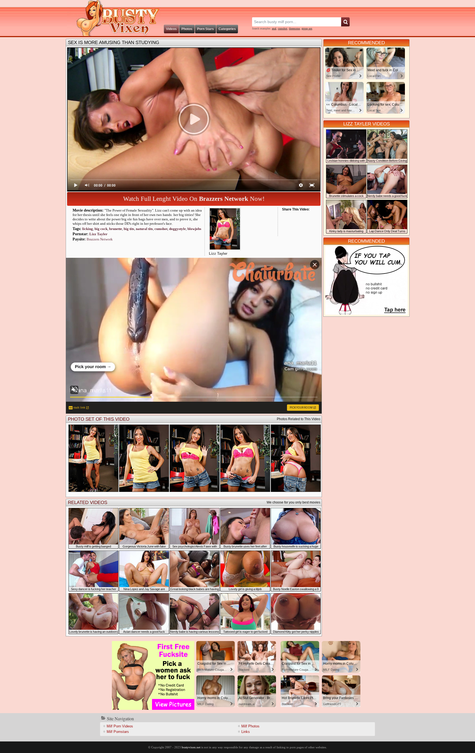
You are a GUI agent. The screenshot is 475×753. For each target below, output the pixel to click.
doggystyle (177, 229)
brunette (115, 229)
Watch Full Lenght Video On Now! (194, 198)
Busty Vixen (114, 18)
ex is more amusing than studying (113, 42)
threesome (294, 28)
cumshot (282, 28)
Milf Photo (250, 726)
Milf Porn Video (120, 726)
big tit (129, 229)
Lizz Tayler (98, 234)
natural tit (144, 229)
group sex (307, 28)
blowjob (194, 229)
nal (274, 28)
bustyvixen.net (191, 747)
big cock (101, 229)
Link (245, 732)
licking (87, 229)
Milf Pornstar (118, 732)
